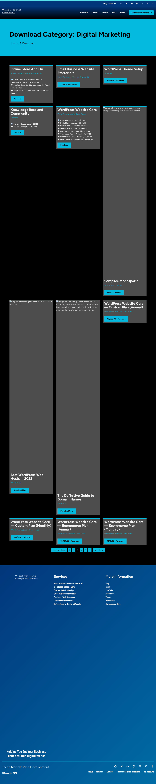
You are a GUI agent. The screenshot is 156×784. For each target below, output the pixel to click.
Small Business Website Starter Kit (26, 73)
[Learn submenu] (116, 12)
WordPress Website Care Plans (71, 114)
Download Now (20, 490)
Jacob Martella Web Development (25, 767)
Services (108, 73)
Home (14, 43)
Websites (61, 504)
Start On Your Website (140, 13)
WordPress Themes (113, 285)
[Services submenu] (98, 12)
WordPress (16, 483)
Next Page (98, 550)
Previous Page (59, 550)
